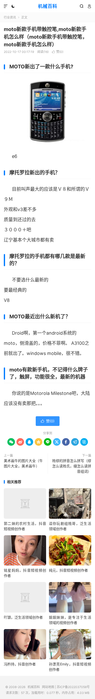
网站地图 (48, 687)
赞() (57, 52)
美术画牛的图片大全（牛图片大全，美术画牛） (23, 463)
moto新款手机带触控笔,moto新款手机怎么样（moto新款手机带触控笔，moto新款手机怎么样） (45, 37)
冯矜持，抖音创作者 (20, 664)
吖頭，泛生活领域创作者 (23, 617)
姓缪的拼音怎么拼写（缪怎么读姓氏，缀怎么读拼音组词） (71, 465)
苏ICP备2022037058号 (73, 687)
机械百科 (47, 6)
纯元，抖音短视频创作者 (68, 570)
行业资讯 (10, 17)
